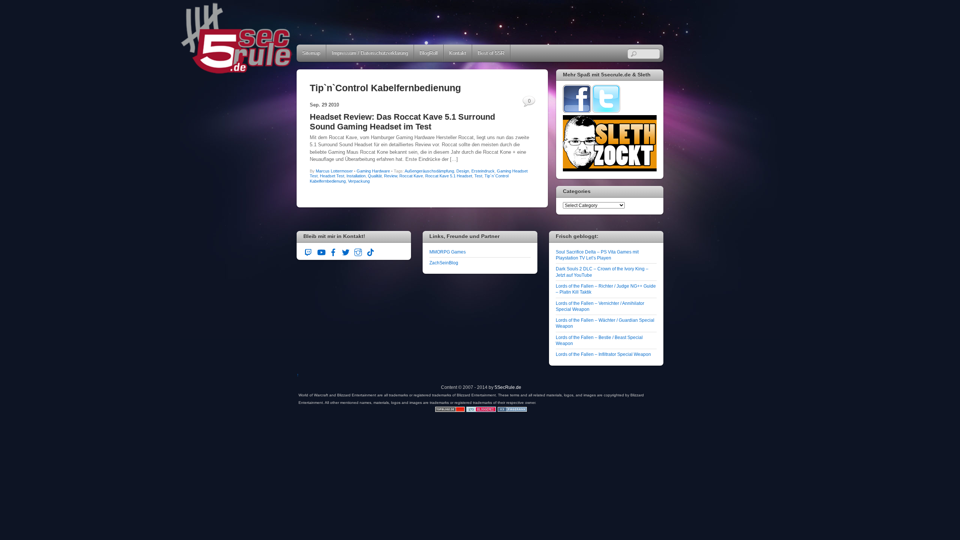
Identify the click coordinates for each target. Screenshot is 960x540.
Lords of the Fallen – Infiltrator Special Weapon (603, 354)
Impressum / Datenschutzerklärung (370, 53)
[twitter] (345, 251)
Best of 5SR (491, 53)
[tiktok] (370, 251)
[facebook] (333, 251)
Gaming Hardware (373, 171)
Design (462, 171)
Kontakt (457, 53)
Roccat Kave (411, 176)
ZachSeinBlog (443, 262)
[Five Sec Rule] (236, 71)
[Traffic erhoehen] (512, 410)
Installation (356, 176)
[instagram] (358, 251)
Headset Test (332, 176)
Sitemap (311, 53)
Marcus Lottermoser (334, 171)
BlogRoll (429, 53)
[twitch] (308, 251)
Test (478, 176)
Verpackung (359, 181)
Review (390, 176)
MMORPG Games (447, 251)
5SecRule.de (508, 387)
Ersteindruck (483, 171)
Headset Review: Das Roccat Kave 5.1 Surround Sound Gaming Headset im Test (402, 121)
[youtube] (321, 251)
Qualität (375, 176)
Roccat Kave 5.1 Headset (448, 176)
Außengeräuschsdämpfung (429, 171)
